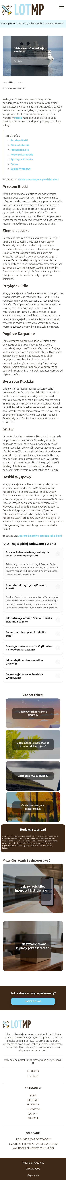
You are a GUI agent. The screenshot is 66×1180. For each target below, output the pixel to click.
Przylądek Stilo (20, 149)
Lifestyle (33, 1100)
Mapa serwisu (32, 1168)
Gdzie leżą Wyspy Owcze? (32, 775)
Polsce (18, 117)
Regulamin (33, 1175)
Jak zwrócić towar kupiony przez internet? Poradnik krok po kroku (33, 946)
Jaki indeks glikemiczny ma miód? (33, 1148)
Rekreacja (33, 1104)
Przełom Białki (19, 140)
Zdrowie (33, 1118)
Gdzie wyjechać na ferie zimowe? (33, 713)
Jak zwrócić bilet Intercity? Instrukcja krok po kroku (33, 889)
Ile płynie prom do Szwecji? (33, 1139)
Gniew (14, 164)
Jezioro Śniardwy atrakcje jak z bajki (40, 535)
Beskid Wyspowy (21, 168)
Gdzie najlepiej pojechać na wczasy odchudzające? (33, 745)
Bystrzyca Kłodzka (22, 159)
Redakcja (33, 1071)
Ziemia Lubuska (20, 145)
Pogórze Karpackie (22, 154)
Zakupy (33, 1113)
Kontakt (33, 1076)
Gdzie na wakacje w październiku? (38, 179)
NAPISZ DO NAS (33, 1001)
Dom (33, 1095)
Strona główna (8, 23)
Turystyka (22, 23)
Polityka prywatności (33, 1162)
